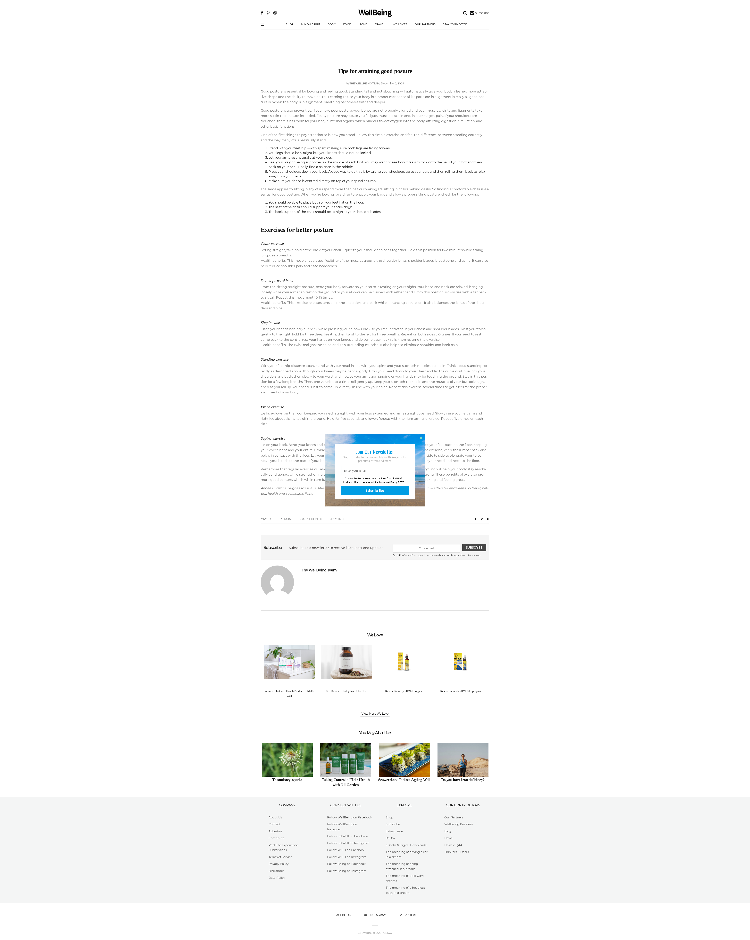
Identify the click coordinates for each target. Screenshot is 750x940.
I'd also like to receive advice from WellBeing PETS (374, 482)
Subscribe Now (375, 490)
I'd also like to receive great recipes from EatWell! (374, 478)
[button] (375, 451)
